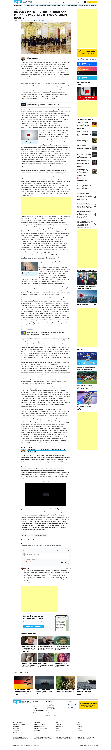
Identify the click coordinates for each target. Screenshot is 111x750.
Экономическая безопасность (41, 728)
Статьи (41, 2)
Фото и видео (47, 2)
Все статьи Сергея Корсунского (31, 540)
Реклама (35, 708)
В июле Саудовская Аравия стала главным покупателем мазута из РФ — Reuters (84, 134)
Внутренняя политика (18, 722)
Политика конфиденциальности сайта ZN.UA (88, 745)
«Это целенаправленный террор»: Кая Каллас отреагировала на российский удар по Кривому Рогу (84, 214)
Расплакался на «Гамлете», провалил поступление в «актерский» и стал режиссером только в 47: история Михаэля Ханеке (85, 224)
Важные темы (18, 5)
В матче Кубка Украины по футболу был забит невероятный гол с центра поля (86, 387)
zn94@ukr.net (49, 712)
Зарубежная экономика (39, 724)
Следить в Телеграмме (34, 626)
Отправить (64, 562)
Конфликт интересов (39, 726)
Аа (84, 2)
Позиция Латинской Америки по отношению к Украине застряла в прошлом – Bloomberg (45, 333)
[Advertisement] (46, 206)
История (78, 724)
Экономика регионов (17, 732)
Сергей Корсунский (32, 58)
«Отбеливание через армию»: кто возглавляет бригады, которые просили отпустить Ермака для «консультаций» (84, 196)
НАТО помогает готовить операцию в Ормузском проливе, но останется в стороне (84, 148)
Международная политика (19, 724)
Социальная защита (38, 722)
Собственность (80, 730)
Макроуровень (16, 726)
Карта (34, 712)
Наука (56, 722)
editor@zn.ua (53, 715)
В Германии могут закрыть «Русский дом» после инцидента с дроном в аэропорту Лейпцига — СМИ (84, 172)
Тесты (67, 2)
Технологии (58, 724)
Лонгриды (61, 2)
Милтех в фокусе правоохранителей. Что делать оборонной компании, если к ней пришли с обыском (84, 187)
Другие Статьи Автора (85, 270)
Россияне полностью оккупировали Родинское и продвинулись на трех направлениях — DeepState (85, 205)
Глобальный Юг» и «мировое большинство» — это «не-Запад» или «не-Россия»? (45, 105)
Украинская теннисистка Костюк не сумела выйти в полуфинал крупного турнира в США (86, 367)
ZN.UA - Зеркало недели (87, 97)
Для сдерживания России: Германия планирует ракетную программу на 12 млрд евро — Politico (83, 125)
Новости (36, 2)
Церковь (57, 728)
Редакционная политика (38, 710)
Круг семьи (79, 726)
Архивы (34, 704)
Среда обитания (59, 726)
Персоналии (37, 730)
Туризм (78, 728)
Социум (78, 722)
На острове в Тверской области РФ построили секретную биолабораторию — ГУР (84, 155)
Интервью (55, 2)
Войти (81, 2)
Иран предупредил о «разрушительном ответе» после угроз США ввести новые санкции (83, 163)
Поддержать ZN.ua (92, 2)
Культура (57, 730)
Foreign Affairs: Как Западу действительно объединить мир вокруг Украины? (46, 450)
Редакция (35, 706)
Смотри (80, 349)
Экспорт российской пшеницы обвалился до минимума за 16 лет (84, 140)
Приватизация (16, 730)
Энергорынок (16, 728)
